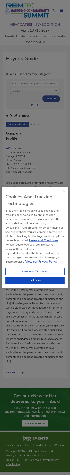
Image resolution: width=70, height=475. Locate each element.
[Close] (63, 191)
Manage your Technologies (35, 271)
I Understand (35, 280)
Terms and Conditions (43, 240)
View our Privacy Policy (41, 262)
